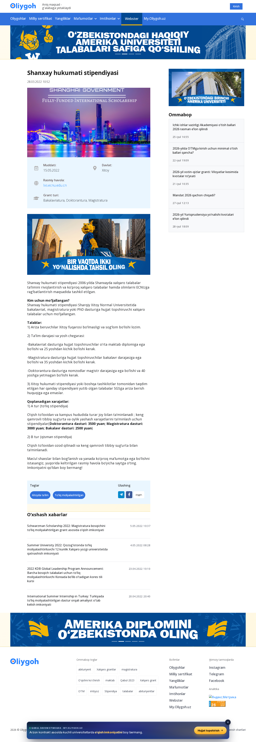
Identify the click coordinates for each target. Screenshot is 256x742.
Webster (131, 18)
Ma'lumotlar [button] (84, 18)
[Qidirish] (242, 19)
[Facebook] (129, 494)
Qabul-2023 (127, 680)
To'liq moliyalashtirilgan (69, 495)
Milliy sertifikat (40, 18)
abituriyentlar (146, 691)
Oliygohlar (18, 18)
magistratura (129, 669)
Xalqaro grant (148, 680)
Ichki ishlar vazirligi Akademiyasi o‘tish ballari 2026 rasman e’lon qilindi (204, 127)
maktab (110, 680)
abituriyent (84, 669)
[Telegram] (121, 494)
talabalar (128, 691)
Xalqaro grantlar (106, 669)
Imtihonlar (177, 693)
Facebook (216, 680)
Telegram (216, 674)
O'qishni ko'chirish (89, 680)
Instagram (217, 667)
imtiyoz (94, 691)
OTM (81, 691)
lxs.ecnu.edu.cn (55, 185)
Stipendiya (111, 691)
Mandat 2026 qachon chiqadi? (194, 195)
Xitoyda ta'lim (40, 495)
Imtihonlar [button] (108, 18)
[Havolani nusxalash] (139, 494)
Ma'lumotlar (179, 687)
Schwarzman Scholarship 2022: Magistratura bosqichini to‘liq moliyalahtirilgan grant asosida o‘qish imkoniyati (66, 528)
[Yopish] (228, 722)
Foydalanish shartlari (233, 729)
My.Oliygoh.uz (155, 18)
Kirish (236, 6)
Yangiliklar (63, 18)
